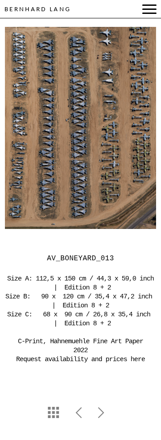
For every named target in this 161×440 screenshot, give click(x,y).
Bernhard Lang (37, 9)
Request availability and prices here (80, 359)
